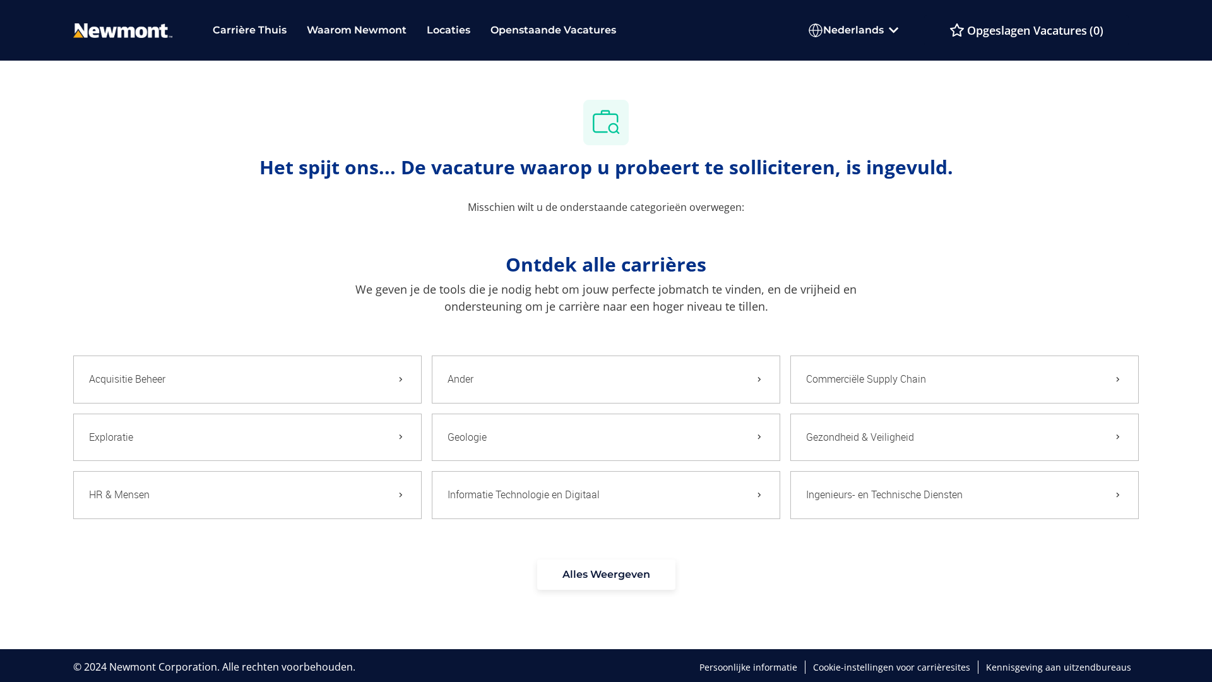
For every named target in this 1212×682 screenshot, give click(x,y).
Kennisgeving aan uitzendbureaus (1058, 667)
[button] (606, 574)
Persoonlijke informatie (748, 667)
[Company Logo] (122, 29)
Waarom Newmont (357, 30)
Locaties (448, 30)
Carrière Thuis (250, 30)
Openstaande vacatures (553, 30)
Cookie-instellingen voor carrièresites (891, 667)
